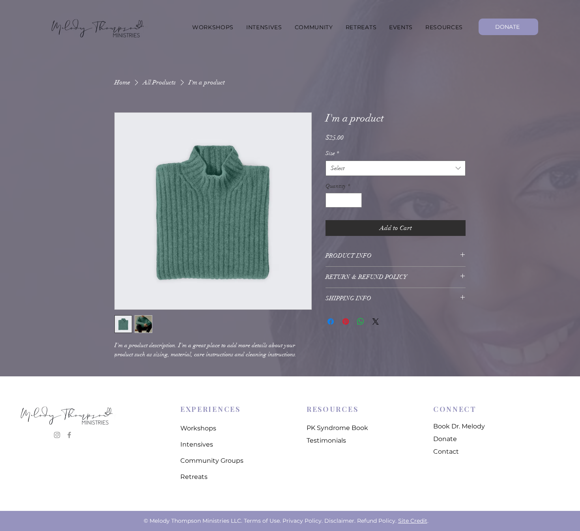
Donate (445, 439)
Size (332, 153)
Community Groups (211, 460)
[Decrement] (332, 200)
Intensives (196, 444)
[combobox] (396, 168)
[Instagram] (57, 435)
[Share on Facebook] (330, 321)
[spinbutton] (344, 200)
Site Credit (412, 520)
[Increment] (356, 200)
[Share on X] (375, 321)
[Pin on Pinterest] (345, 321)
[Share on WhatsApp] (360, 321)
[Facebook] (69, 435)
